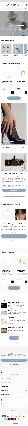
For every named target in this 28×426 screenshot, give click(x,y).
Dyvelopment (15, 423)
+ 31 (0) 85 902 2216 (8, 378)
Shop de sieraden (13, 98)
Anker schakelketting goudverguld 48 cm (7, 271)
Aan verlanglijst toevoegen (13, 240)
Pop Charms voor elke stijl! (15, 327)
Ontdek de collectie (14, 190)
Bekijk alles (13, 337)
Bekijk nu (13, 236)
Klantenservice (14, 360)
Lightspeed (19, 421)
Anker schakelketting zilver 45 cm (7, 82)
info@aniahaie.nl (7, 382)
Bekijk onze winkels (14, 364)
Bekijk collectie (13, 287)
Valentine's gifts (12, 311)
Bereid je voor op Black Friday (16, 302)
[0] (26, 4)
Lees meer (10, 308)
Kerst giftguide (12, 317)
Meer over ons (14, 194)
